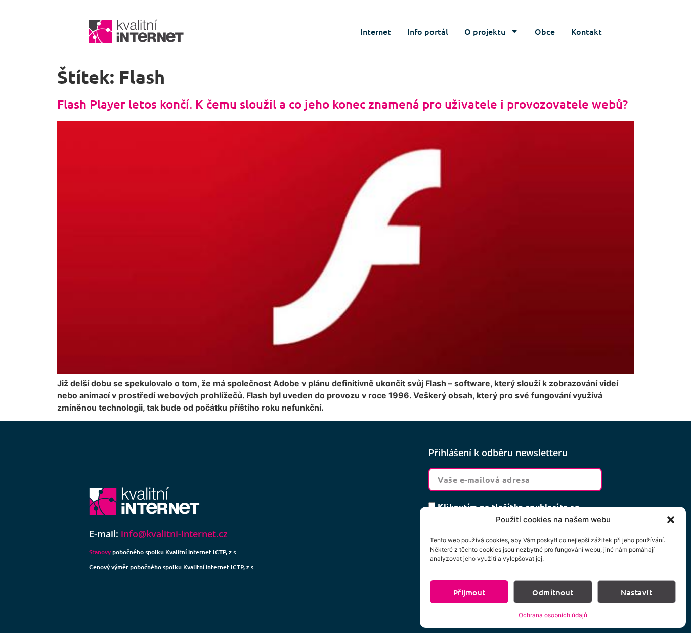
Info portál (427, 31)
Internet (375, 31)
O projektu (484, 31)
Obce (545, 31)
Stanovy (100, 552)
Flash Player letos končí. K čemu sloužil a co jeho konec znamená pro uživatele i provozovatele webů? (342, 104)
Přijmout (469, 592)
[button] (671, 520)
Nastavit (636, 592)
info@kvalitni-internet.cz (174, 534)
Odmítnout (552, 592)
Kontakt (586, 31)
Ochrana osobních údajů (553, 615)
